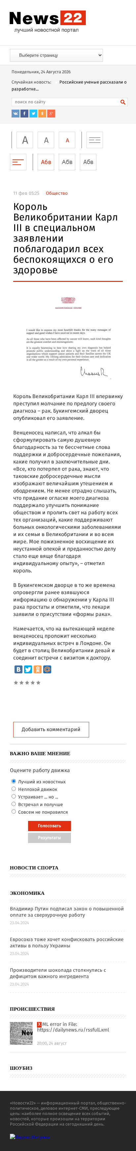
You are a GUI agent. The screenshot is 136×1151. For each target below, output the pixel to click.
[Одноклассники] (38, 669)
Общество (57, 193)
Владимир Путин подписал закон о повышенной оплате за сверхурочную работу (67, 912)
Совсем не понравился (42, 812)
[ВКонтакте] (18, 669)
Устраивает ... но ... (37, 797)
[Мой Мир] (47, 669)
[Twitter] (28, 669)
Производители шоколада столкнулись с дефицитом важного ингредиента (58, 973)
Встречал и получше (40, 804)
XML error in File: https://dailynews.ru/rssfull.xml (73, 1027)
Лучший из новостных (41, 782)
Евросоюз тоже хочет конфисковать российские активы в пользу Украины (66, 943)
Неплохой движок (37, 789)
